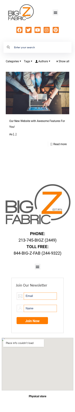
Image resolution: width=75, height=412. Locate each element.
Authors (43, 61)
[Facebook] (19, 30)
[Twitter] (28, 30)
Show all (64, 61)
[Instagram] (47, 30)
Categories (12, 61)
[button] (55, 12)
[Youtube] (38, 30)
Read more (60, 144)
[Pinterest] (56, 30)
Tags (27, 61)
